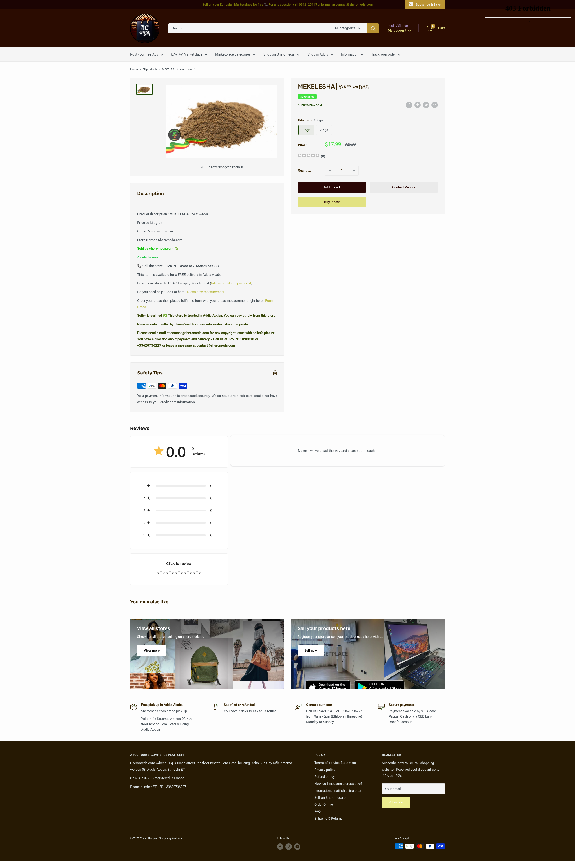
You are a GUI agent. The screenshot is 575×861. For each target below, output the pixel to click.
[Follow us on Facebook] (280, 846)
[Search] (373, 28)
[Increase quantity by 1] (353, 170)
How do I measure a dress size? (338, 784)
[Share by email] (434, 105)
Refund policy (324, 777)
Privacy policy (324, 770)
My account (397, 30)
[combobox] (248, 28)
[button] (179, 485)
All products (149, 69)
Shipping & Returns (328, 819)
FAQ (317, 812)
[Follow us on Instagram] (288, 846)
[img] (308, 156)
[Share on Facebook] (409, 105)
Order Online (323, 805)
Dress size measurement (205, 292)
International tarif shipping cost (337, 791)
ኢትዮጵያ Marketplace (186, 54)
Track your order (383, 54)
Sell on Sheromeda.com (332, 798)
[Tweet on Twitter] (426, 105)
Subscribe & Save (428, 4)
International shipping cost (231, 283)
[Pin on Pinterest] (417, 105)
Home (134, 69)
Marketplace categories (233, 54)
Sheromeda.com (310, 105)
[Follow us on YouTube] (297, 846)
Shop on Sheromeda (279, 54)
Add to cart (332, 187)
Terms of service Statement (335, 763)
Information (349, 54)
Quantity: (304, 170)
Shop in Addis (317, 54)
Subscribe (396, 802)
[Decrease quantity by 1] (330, 170)
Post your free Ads (144, 54)
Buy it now (332, 202)
